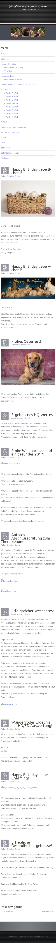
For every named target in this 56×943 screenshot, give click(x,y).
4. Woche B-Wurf (11, 107)
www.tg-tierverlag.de (37, 437)
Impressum (5, 148)
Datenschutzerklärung (10, 153)
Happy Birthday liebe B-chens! (31, 171)
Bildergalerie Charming (13, 67)
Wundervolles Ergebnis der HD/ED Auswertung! (31, 723)
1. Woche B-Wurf (11, 117)
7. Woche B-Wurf (11, 97)
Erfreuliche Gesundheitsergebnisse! (31, 843)
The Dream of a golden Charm (28, 6)
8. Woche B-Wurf (11, 93)
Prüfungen (8, 71)
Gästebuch (5, 158)
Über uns (5, 59)
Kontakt (4, 138)
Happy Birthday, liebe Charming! (29, 776)
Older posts (7, 911)
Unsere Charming (8, 64)
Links (3, 143)
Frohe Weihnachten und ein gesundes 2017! (31, 452)
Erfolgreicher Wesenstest (32, 611)
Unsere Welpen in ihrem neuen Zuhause (18, 85)
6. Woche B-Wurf (11, 100)
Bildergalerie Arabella (13, 79)
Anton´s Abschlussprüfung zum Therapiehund (25, 538)
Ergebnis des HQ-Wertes (32, 414)
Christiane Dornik (13, 176)
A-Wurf (4, 122)
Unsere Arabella (7, 76)
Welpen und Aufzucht (10, 132)
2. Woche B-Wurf (11, 114)
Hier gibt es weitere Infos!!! (12, 574)
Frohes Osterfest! (26, 341)
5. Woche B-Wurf (11, 103)
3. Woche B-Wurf (11, 110)
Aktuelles (5, 54)
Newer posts (48, 911)
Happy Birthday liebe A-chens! (31, 268)
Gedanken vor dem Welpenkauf (14, 127)
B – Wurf (4, 90)
